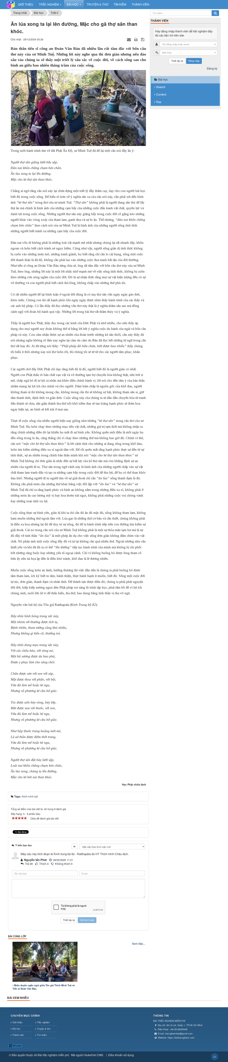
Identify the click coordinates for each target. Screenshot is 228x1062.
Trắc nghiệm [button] (49, 4)
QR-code (16, 1045)
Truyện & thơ (43, 1028)
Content (161, 94)
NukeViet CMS (93, 1055)
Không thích (62, 864)
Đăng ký (212, 68)
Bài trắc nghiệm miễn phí (53, 1055)
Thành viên (18, 1035)
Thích (42, 864)
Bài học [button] (73, 4)
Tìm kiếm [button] (120, 4)
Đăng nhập (194, 60)
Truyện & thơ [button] (97, 4)
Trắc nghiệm (43, 1022)
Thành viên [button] (140, 4)
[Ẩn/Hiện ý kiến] (74, 846)
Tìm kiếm (42, 1035)
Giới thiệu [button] (25, 4)
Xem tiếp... (138, 944)
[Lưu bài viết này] (143, 39)
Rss (158, 102)
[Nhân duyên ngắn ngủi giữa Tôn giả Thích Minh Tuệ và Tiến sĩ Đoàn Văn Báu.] (44, 962)
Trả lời (29, 864)
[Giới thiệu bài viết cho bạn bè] (129, 39)
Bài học (163, 79)
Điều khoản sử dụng (121, 1055)
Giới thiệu (17, 1022)
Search (160, 87)
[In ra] (136, 39)
